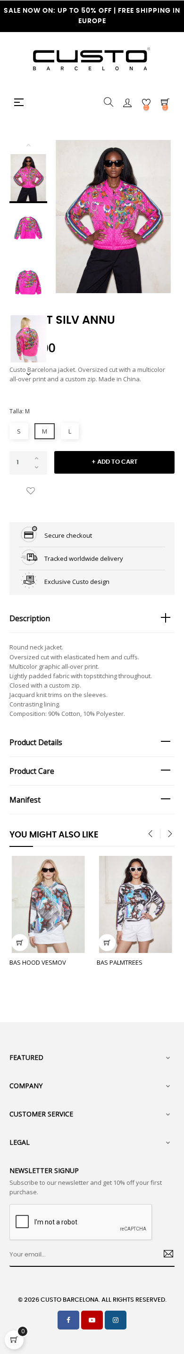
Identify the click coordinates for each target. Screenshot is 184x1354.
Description (29, 618)
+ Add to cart (115, 462)
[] (19, 942)
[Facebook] (68, 1320)
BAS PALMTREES (119, 962)
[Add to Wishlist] (31, 491)
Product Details (35, 742)
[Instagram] (115, 1320)
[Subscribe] (165, 1255)
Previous (28, 144)
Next (28, 373)
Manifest (25, 800)
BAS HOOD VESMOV (37, 962)
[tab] (92, 618)
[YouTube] (92, 1320)
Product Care (31, 771)
